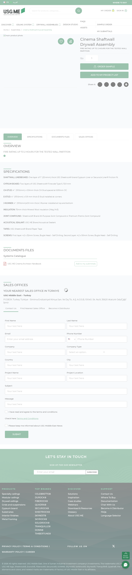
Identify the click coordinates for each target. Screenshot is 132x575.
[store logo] (14, 11)
